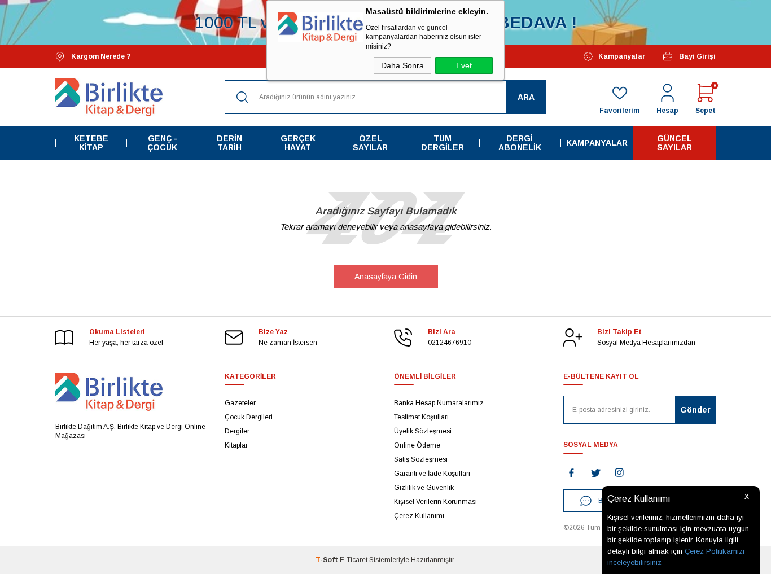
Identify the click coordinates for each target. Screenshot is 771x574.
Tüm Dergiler (442, 143)
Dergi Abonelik (519, 143)
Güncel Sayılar (674, 143)
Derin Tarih (229, 143)
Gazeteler (240, 403)
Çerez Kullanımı (419, 516)
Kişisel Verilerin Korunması (435, 502)
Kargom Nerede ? (101, 56)
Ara (526, 97)
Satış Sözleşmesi (421, 459)
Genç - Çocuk (162, 143)
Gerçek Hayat (298, 143)
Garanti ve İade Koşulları (432, 473)
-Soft (328, 560)
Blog (605, 501)
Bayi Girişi (697, 56)
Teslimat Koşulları (421, 417)
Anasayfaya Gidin (385, 276)
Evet (464, 65)
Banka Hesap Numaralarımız (439, 403)
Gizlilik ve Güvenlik (424, 488)
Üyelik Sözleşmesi (423, 431)
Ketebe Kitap (91, 143)
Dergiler (237, 431)
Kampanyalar (621, 56)
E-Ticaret (353, 560)
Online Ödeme (417, 445)
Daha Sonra (402, 65)
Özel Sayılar (370, 143)
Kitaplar (236, 445)
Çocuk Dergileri (249, 417)
